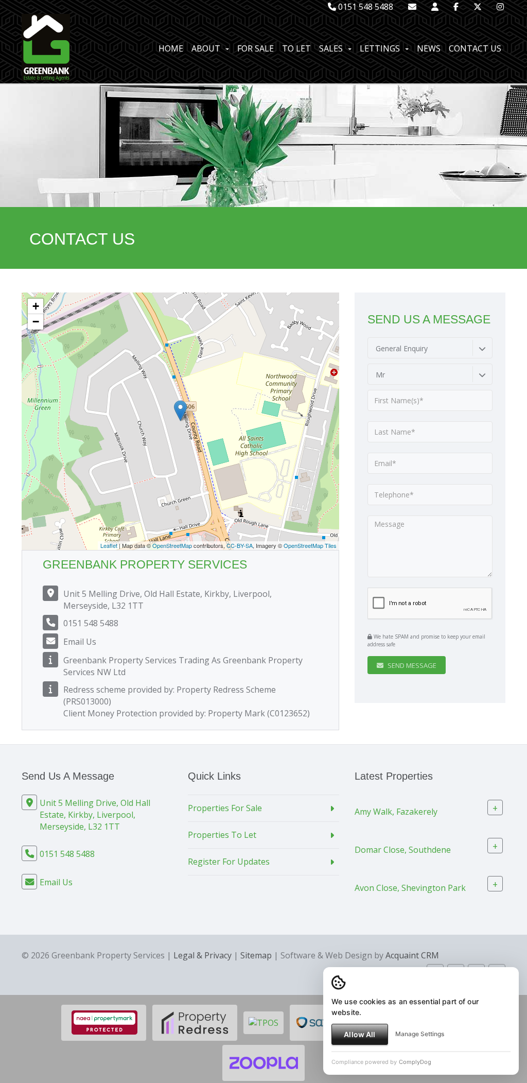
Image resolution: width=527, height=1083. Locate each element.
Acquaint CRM (412, 955)
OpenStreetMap (172, 545)
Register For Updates (229, 861)
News (429, 48)
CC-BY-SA (239, 545)
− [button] (35, 321)
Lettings (380, 48)
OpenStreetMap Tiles (310, 545)
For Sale (255, 48)
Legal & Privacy (202, 955)
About (205, 48)
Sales (331, 48)
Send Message (411, 665)
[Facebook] (456, 6)
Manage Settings (419, 1034)
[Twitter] (477, 6)
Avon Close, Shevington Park (410, 887)
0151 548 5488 (364, 6)
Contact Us (475, 48)
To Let (296, 48)
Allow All (359, 1034)
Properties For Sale (225, 808)
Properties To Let (222, 834)
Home (171, 48)
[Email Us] (412, 6)
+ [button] (35, 306)
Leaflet (108, 545)
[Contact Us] (434, 6)
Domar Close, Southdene (403, 849)
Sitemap (256, 955)
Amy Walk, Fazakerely (396, 811)
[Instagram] (500, 6)
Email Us (79, 641)
